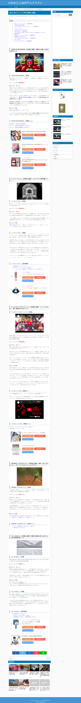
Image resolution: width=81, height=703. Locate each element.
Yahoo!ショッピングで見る (28, 138)
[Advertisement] (62, 38)
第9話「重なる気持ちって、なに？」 (18, 110)
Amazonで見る (28, 134)
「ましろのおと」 (18, 39)
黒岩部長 (22, 255)
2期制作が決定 (44, 250)
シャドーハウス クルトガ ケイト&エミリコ (33, 274)
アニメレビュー (25, 15)
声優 (55, 156)
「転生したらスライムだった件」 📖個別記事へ (25, 35)
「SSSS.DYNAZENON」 (19, 25)
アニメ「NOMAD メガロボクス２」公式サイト (24, 526)
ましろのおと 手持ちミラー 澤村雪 (31, 622)
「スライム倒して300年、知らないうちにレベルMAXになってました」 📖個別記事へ (30, 33)
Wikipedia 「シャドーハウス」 (21, 266)
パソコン (56, 152)
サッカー (56, 150)
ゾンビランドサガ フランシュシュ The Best (33, 432)
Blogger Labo (42, 701)
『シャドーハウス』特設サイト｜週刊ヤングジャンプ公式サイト (28, 269)
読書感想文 (56, 154)
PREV (11, 658)
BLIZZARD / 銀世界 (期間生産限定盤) (32, 636)
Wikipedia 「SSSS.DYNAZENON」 (18, 123)
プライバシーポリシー (25, 7)
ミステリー (31, 15)
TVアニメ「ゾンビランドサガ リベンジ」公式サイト (22, 426)
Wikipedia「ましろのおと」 (20, 613)
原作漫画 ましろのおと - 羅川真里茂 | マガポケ (25, 616)
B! (29, 653)
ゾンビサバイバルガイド (28, 445)
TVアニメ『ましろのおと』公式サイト (22, 615)
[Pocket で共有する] (36, 652)
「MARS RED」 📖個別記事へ (21, 31)
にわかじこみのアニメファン (25, 2)
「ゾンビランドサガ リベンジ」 (21, 29)
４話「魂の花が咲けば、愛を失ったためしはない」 (21, 515)
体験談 (55, 158)
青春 (36, 15)
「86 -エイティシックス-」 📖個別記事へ (23, 23)
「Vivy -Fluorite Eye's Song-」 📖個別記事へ (25, 38)
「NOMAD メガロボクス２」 (20, 36)
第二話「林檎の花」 (20, 582)
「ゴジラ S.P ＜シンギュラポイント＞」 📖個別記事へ (26, 26)
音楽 (34, 15)
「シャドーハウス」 (18, 28)
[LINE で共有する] (43, 652)
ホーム (10, 7)
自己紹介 (16, 7)
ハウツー (56, 148)
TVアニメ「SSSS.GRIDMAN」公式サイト (19, 127)
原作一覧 (56, 147)
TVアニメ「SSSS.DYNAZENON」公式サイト (20, 125)
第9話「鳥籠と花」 (14, 225)
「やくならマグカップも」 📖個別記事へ (23, 41)
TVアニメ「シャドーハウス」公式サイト (23, 267)
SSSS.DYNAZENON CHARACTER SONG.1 (34, 131)
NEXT (48, 658)
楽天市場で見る (40, 134)
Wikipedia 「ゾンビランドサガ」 (17, 428)
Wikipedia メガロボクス (19, 527)
